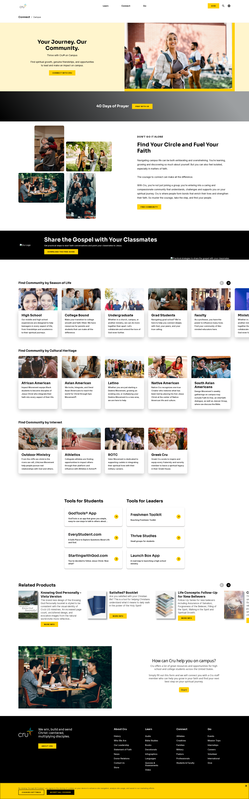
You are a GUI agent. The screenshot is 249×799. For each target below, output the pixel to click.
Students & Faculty (185, 763)
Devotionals (151, 749)
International (214, 758)
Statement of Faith (123, 749)
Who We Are (120, 740)
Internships (213, 745)
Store (116, 767)
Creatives (181, 740)
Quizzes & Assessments (151, 764)
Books (148, 745)
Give (213, 6)
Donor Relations (121, 758)
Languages (150, 758)
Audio (148, 736)
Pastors (180, 754)
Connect (125, 6)
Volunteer (212, 754)
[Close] (246, 786)
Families (180, 745)
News (116, 754)
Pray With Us (142, 106)
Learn (105, 6)
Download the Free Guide (61, 252)
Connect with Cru (62, 73)
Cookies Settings (31, 792)
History (117, 736)
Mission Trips (214, 740)
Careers (212, 749)
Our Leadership (121, 745)
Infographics (151, 754)
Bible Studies (151, 740)
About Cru (47, 746)
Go (144, 6)
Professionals (183, 758)
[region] (124, 791)
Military (180, 749)
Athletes (180, 736)
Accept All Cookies (60, 792)
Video (148, 769)
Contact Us (119, 763)
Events (211, 736)
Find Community (149, 207)
